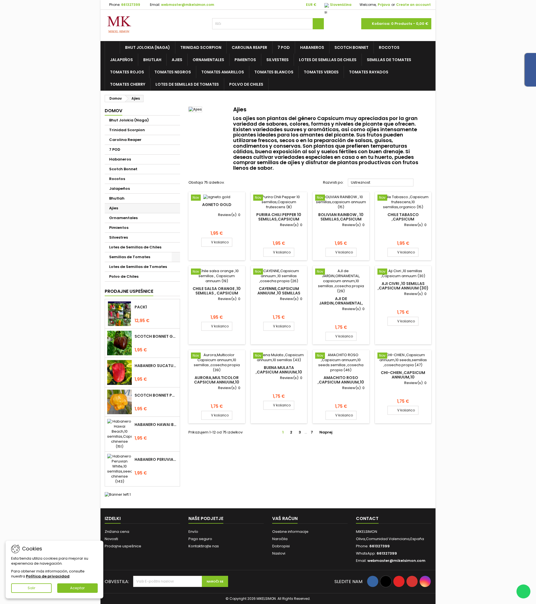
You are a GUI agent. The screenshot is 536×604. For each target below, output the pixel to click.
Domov (113, 110)
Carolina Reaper (249, 47)
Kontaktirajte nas (203, 546)
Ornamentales (208, 60)
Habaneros (312, 47)
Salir (31, 588)
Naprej (328, 432)
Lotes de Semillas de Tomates (187, 84)
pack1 (141, 307)
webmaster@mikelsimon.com (187, 4)
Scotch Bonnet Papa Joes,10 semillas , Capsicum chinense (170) (156, 395)
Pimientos (245, 60)
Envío (193, 531)
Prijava (384, 4)
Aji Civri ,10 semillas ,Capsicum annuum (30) (403, 286)
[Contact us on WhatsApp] (523, 591)
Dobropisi (281, 546)
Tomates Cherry (127, 84)
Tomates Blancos (273, 72)
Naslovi (278, 553)
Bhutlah (152, 60)
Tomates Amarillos (222, 72)
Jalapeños (121, 60)
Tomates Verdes (321, 72)
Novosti (111, 538)
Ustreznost (381, 182)
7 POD (283, 47)
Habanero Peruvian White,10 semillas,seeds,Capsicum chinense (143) (156, 459)
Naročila (280, 538)
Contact (367, 518)
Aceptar (77, 588)
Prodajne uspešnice (129, 291)
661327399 (130, 4)
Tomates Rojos (127, 72)
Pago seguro (200, 538)
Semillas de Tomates (389, 60)
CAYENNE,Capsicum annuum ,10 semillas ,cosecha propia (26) (279, 293)
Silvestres (277, 60)
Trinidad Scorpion (200, 47)
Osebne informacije (290, 531)
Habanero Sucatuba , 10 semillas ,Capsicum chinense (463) (156, 365)
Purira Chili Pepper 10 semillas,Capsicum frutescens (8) (278, 219)
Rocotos (389, 47)
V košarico (217, 242)
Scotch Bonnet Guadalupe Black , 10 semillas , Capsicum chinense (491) (156, 336)
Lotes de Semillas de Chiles (327, 60)
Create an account (413, 4)
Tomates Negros (172, 72)
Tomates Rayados (368, 72)
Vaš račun (285, 518)
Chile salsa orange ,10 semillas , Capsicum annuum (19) (217, 293)
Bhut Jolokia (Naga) (147, 47)
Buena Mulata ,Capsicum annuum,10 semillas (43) (279, 372)
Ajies (177, 60)
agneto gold (216, 204)
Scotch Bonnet (351, 47)
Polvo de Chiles (246, 84)
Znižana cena (117, 531)
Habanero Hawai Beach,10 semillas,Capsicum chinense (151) (156, 424)
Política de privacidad (48, 576)
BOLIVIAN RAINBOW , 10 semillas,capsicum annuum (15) (340, 219)
